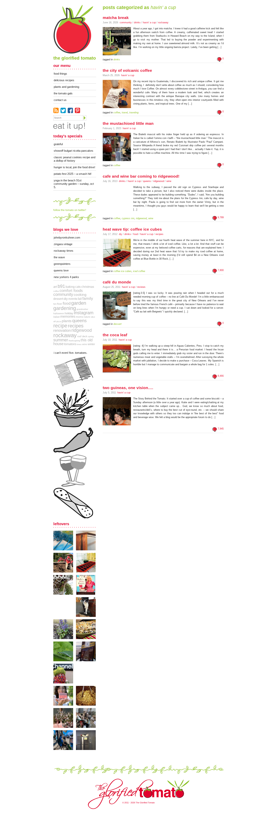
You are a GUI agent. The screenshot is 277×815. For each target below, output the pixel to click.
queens (79, 320)
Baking (70, 286)
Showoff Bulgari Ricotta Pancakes (73, 150)
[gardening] (73, 408)
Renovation (62, 330)
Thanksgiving (74, 340)
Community (126, 22)
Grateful (58, 144)
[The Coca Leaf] (117, 373)
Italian (56, 316)
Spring (91, 336)
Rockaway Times (63, 250)
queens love (61, 270)
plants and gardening (66, 86)
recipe (60, 326)
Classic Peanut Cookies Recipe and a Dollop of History (74, 159)
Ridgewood (158, 181)
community (63, 294)
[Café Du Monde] (117, 320)
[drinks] (73, 470)
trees (79, 344)
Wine (168, 181)
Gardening (64, 308)
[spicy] (73, 441)
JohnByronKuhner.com (67, 237)
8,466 (221, 375)
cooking (80, 295)
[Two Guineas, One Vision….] (117, 425)
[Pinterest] (77, 110)
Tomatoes (70, 344)
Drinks (137, 22)
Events (72, 298)
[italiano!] (73, 372)
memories (67, 316)
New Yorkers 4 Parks (66, 277)
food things (60, 73)
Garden (78, 303)
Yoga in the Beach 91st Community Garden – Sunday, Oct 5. (74, 184)
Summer (60, 340)
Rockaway (163, 22)
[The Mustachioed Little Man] (117, 161)
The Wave (59, 257)
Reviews (141, 287)
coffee (56, 291)
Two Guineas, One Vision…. (128, 388)
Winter (91, 344)
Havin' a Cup (149, 22)
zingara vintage (63, 244)
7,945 (221, 428)
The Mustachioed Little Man (128, 123)
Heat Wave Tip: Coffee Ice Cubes (132, 229)
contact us (60, 99)
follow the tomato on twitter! (69, 209)
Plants (67, 321)
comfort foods (71, 291)
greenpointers (62, 263)
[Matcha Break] (117, 55)
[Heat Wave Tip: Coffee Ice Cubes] (117, 267)
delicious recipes (64, 80)
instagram (83, 312)
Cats (78, 286)
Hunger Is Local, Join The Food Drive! (74, 167)
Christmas (87, 286)
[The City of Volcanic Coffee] (117, 108)
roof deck (82, 336)
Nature (87, 317)
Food (135, 234)
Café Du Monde (117, 282)
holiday (69, 313)
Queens (147, 181)
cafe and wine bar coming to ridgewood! (141, 176)
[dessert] (73, 503)
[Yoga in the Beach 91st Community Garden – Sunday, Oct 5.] (64, 540)
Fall (80, 298)
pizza (58, 321)
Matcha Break (116, 17)
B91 (61, 286)
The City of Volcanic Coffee (127, 70)
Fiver (59, 303)
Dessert (58, 298)
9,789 (221, 217)
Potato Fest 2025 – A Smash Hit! (72, 173)
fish (55, 304)
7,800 (221, 270)
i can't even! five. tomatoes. (70, 352)
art (55, 287)
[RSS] (56, 110)
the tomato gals (63, 93)
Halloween (58, 313)
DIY (120, 234)
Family (87, 298)
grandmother (82, 309)
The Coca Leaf (115, 335)
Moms (79, 316)
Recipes (159, 234)
